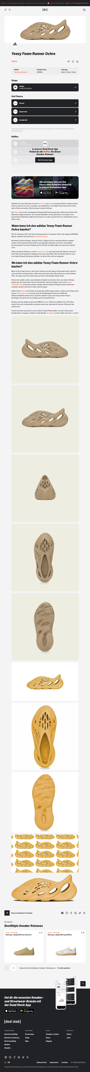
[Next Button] (13, 968)
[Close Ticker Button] (84, 3)
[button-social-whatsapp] (75, 913)
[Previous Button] (7, 968)
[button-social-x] (84, 913)
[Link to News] (9, 9)
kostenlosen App (43, 252)
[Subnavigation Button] (5, 9)
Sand (50, 203)
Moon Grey (41, 203)
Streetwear (50, 313)
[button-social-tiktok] (80, 913)
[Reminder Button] (73, 61)
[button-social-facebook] (71, 913)
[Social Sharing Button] (7, 913)
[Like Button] (77, 61)
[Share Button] (68, 61)
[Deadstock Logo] (45, 9)
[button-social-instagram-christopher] (62, 913)
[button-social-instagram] (66, 913)
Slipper (16, 212)
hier (72, 313)
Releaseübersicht (23, 293)
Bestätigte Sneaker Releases (23, 926)
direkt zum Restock (41, 236)
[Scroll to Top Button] (83, 983)
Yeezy (23, 291)
